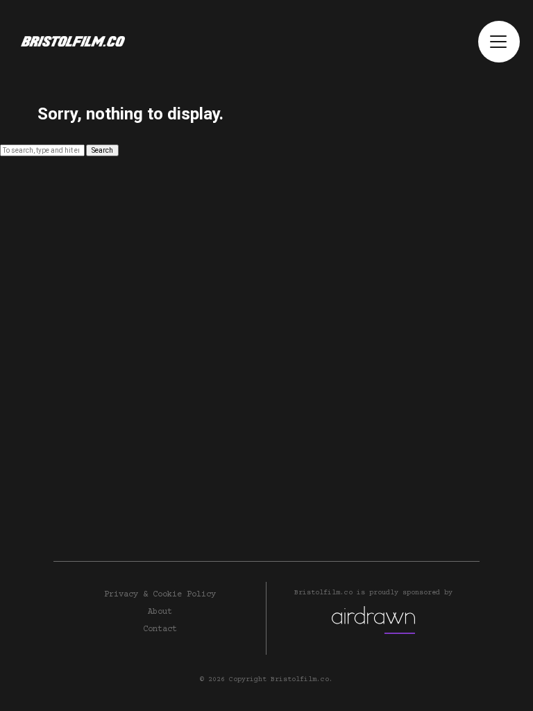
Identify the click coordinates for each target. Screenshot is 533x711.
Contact (160, 629)
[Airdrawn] (373, 620)
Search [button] (102, 150)
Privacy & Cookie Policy (160, 594)
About (160, 612)
